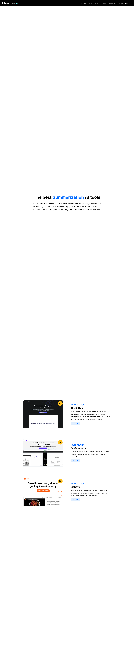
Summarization (77, 405)
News (90, 3)
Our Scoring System (124, 3)
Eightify (75, 486)
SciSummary (78, 448)
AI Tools (83, 3)
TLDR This (77, 407)
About (104, 3)
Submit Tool (112, 3)
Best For (97, 3)
